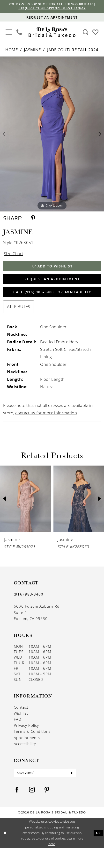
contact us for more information (46, 413)
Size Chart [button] (13, 253)
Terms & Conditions (32, 731)
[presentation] (27, 499)
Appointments (27, 737)
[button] (8, 32)
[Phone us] (19, 32)
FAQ (17, 719)
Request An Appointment (52, 279)
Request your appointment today (51, 8)
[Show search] (85, 32)
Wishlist (21, 713)
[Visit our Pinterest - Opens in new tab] (47, 790)
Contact (21, 707)
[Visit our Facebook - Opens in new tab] (17, 790)
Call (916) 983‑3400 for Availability (52, 292)
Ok (98, 833)
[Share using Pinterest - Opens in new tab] (33, 218)
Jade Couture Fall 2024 (72, 49)
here (51, 844)
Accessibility (25, 743)
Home (11, 49)
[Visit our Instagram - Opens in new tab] (32, 790)
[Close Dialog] (4, 833)
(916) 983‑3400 (28, 594)
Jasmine (32, 49)
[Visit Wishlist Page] (95, 32)
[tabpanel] (52, 134)
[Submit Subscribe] (72, 773)
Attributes (18, 306)
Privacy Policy (26, 725)
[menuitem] (8, 32)
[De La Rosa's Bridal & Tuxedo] (52, 32)
